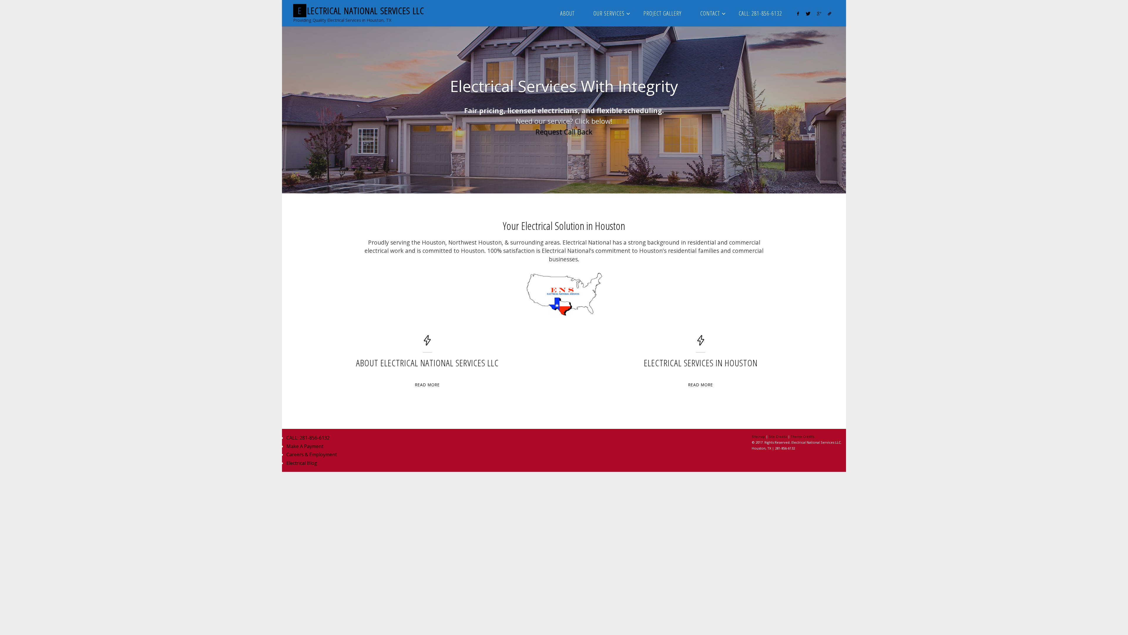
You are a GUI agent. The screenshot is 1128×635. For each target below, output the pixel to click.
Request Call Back (564, 131)
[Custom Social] (830, 13)
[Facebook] (798, 13)
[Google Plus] (819, 13)
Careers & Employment (311, 454)
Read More (427, 385)
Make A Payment (304, 446)
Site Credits (778, 436)
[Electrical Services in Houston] (701, 343)
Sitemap (758, 436)
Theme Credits (802, 436)
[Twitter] (807, 13)
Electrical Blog (301, 463)
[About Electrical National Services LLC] (427, 343)
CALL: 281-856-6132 (308, 438)
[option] (564, 109)
